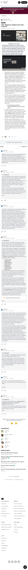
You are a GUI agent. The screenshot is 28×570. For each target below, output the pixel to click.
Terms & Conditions (9, 479)
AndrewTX (5, 150)
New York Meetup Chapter (6, 454)
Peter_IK (6, 438)
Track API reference (9, 289)
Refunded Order (7, 266)
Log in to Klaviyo (4, 506)
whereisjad (7, 430)
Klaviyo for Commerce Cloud (19, 511)
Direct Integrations (17, 518)
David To (5, 170)
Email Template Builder (18, 527)
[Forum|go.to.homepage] (5, 2)
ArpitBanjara (7, 442)
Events (15, 524)
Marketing (4, 15)
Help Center (3, 511)
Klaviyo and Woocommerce (7, 465)
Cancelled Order (7, 259)
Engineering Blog (4, 545)
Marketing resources (5, 513)
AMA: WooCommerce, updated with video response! (12, 461)
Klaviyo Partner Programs (6, 524)
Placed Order (7, 265)
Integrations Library (5, 529)
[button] (1, 2)
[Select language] (19, 2)
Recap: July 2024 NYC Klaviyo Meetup (9, 452)
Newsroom (3, 540)
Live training (3, 515)
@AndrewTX (6, 174)
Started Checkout (8, 267)
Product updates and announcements (9, 463)
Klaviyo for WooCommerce (19, 515)
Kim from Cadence (8, 434)
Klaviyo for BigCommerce (19, 508)
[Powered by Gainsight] (14, 477)
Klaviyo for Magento (18, 513)
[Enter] (2, 6)
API (12, 276)
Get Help (16, 532)
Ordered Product (7, 263)
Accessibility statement (18, 479)
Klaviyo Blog (3, 508)
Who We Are (3, 538)
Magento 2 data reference (9, 256)
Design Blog (3, 548)
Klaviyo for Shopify (17, 503)
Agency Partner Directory (6, 527)
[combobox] (14, 6)
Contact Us (3, 550)
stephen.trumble (6, 19)
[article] (14, 158)
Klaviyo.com (3, 503)
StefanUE (7, 445)
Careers (3, 543)
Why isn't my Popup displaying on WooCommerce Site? (13, 469)
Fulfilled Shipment (8, 262)
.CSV (9, 276)
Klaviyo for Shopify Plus (18, 506)
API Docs (16, 529)
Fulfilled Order (7, 261)
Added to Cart (7, 269)
